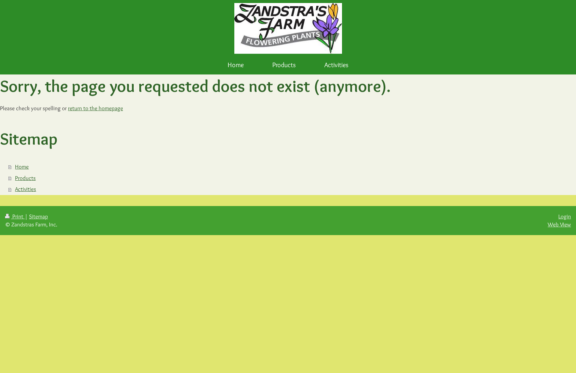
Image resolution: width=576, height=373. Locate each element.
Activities (25, 189)
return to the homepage (95, 108)
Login (564, 216)
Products (25, 178)
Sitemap (38, 216)
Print (18, 216)
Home (22, 166)
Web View (559, 224)
